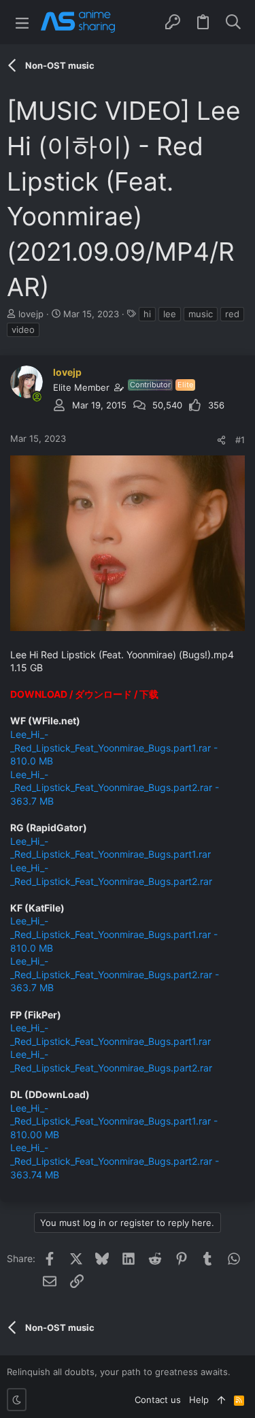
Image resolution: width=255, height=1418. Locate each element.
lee (169, 313)
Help (199, 1399)
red (232, 313)
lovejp (31, 313)
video (23, 329)
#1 (240, 439)
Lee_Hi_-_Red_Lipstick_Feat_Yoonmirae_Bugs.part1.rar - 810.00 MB (114, 1121)
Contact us (158, 1399)
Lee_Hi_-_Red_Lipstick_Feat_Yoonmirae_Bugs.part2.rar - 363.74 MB (114, 1161)
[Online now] (37, 397)
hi (147, 313)
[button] (22, 22)
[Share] (221, 440)
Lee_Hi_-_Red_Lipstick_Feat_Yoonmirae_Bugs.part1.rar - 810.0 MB (114, 747)
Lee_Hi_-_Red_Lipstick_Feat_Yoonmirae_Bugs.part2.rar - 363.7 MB (114, 788)
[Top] (221, 1399)
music (200, 313)
